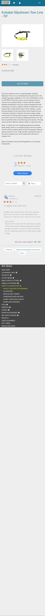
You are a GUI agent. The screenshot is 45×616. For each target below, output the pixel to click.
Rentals (5, 318)
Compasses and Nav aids (13, 296)
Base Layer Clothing (10, 280)
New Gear (6, 270)
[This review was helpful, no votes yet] (35, 242)
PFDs (4, 304)
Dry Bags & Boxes (9, 315)
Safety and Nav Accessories (15, 288)
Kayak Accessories (9, 312)
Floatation (8, 291)
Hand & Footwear (9, 283)
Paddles (5, 307)
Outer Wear (7, 278)
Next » (22, 253)
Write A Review (22, 173)
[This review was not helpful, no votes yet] (39, 242)
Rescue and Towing (11, 294)
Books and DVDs (8, 326)
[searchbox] (13, 183)
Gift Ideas (6, 323)
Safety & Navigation (10, 286)
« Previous (8, 250)
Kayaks (4, 310)
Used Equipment (8, 321)
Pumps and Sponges (11, 302)
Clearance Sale (8, 272)
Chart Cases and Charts (13, 299)
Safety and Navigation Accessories (28, 250)
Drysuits (5, 275)
